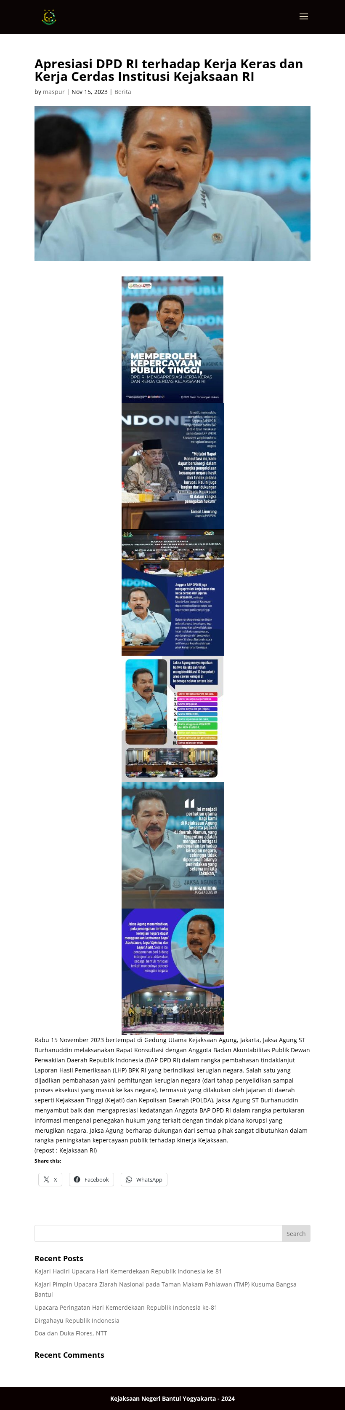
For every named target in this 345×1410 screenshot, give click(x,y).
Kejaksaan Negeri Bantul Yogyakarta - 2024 (172, 1398)
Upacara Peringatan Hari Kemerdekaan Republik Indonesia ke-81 (126, 1307)
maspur (54, 92)
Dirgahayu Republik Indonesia (76, 1320)
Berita (122, 92)
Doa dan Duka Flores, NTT (70, 1333)
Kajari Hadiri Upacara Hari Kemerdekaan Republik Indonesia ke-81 (128, 1271)
